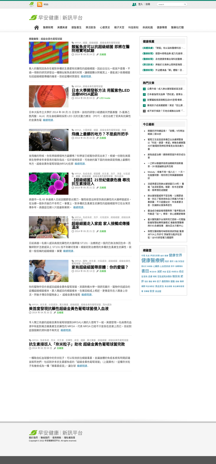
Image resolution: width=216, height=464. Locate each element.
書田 (145, 271)
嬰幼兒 (144, 266)
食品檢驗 (168, 286)
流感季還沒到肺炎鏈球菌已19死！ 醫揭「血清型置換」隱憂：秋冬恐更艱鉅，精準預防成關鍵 (166, 187)
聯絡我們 (45, 437)
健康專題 (162, 27)
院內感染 (119, 176)
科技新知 (133, 27)
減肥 (159, 271)
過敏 (177, 281)
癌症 (181, 271)
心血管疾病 (165, 266)
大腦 (176, 261)
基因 (171, 261)
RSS (46, 4)
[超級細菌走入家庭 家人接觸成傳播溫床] (48, 237)
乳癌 (148, 256)
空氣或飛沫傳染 (164, 276)
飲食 (152, 291)
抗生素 (105, 173)
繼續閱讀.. (86, 76)
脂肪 (146, 281)
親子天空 (119, 27)
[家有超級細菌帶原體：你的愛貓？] (48, 281)
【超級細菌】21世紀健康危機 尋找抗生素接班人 (101, 182)
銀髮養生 (76, 27)
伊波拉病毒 (155, 256)
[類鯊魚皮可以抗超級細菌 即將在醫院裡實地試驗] (48, 63)
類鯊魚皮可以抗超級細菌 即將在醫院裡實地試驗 (101, 49)
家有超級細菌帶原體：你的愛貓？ (100, 267)
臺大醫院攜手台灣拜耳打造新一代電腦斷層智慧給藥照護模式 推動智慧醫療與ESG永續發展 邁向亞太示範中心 (166, 222)
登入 (140, 4)
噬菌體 (97, 173)
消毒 (119, 173)
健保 (162, 256)
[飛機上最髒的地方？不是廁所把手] (48, 150)
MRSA (78, 42)
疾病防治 (174, 272)
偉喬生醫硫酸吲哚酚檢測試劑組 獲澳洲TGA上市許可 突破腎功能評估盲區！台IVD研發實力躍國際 (166, 234)
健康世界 (175, 255)
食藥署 (146, 291)
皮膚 (150, 276)
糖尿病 (176, 276)
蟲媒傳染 (166, 281)
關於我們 (33, 437)
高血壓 (158, 291)
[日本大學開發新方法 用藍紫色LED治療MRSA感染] (48, 106)
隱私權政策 (69, 437)
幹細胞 (149, 266)
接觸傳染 (179, 266)
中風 (143, 256)
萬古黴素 (63, 304)
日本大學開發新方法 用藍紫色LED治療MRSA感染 (101, 92)
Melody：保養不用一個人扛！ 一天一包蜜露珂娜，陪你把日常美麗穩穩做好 (166, 175)
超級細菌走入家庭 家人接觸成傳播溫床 (101, 225)
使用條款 (56, 437)
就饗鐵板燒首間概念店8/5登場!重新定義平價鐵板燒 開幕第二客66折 (181, 100)
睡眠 (155, 276)
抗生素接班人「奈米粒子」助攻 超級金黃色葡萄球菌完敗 (77, 344)
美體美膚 (62, 27)
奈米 (53, 340)
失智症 (181, 261)
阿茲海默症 (150, 286)
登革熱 (144, 276)
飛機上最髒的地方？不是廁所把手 (100, 134)
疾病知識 (148, 27)
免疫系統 (87, 173)
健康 (166, 256)
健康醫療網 (152, 260)
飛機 (124, 130)
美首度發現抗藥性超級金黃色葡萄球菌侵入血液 (69, 308)
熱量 (164, 272)
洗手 (113, 173)
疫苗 (76, 340)
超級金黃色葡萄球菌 (110, 42)
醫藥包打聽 (177, 27)
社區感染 (104, 217)
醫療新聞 (48, 27)
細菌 (85, 42)
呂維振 (102, 54)
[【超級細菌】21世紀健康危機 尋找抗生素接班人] (48, 194)
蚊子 (159, 281)
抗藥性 (69, 340)
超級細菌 (93, 42)
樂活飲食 (91, 27)
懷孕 (173, 266)
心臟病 (156, 266)
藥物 (154, 281)
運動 (172, 281)
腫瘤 (150, 281)
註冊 (148, 4)
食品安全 (159, 286)
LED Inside (104, 98)
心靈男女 (105, 27)
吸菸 (167, 261)
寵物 (85, 261)
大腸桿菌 (87, 130)
